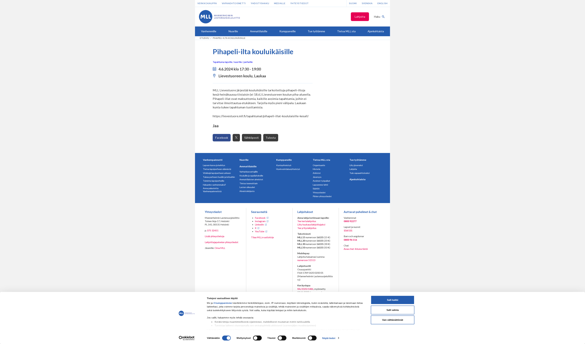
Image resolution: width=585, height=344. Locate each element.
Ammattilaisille (248, 166)
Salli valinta (392, 310)
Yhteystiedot (299, 3)
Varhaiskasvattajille (248, 171)
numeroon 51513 (306, 260)
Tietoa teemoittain (248, 183)
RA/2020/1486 (305, 288)
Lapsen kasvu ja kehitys (214, 165)
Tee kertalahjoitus (306, 221)
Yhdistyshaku (260, 3)
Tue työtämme (357, 159)
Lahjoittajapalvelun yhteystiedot (221, 242)
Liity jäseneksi (356, 165)
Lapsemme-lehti (320, 184)
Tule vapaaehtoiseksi (359, 173)
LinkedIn (259, 224)
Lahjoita (360, 16)
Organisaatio (319, 165)
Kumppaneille (284, 159)
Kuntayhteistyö (283, 165)
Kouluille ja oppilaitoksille (251, 175)
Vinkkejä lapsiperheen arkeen (217, 173)
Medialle (279, 3)
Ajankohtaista (357, 179)
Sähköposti (251, 137)
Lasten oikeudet (247, 187)
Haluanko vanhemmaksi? (214, 184)
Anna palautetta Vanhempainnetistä (212, 190)
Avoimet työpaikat (321, 180)
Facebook (221, 137)
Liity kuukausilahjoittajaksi (311, 224)
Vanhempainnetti (212, 159)
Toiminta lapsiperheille (213, 180)
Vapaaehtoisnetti (234, 3)
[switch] (257, 337)
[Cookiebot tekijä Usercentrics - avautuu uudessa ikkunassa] (186, 338)
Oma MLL (220, 247)
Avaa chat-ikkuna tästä (356, 248)
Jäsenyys (317, 177)
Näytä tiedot (328, 338)
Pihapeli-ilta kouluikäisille (229, 38)
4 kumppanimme (222, 303)
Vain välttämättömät (392, 320)
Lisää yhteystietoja (214, 236)
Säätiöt (316, 188)
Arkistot (317, 173)
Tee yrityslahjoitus (306, 227)
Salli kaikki (392, 300)
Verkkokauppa (207, 3)
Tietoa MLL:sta (321, 159)
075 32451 (212, 230)
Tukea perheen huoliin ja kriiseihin (219, 177)
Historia (316, 169)
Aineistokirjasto (247, 191)
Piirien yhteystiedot (322, 196)
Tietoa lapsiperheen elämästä (217, 169)
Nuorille (243, 159)
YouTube (259, 231)
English (383, 3)
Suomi (353, 3)
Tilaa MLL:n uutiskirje (262, 237)
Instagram (260, 221)
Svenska (367, 3)
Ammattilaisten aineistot (251, 179)
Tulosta (271, 137)
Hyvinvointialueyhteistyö (288, 169)
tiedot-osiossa (302, 329)
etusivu (204, 38)
